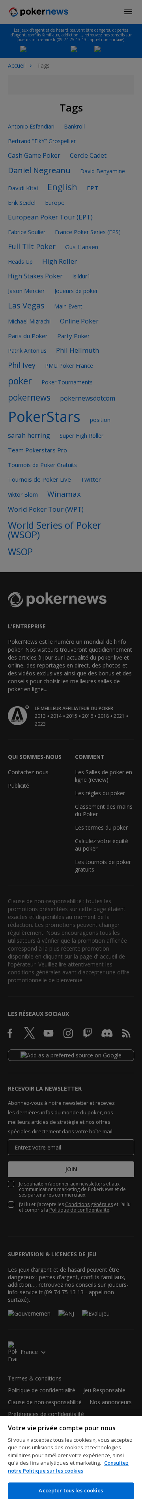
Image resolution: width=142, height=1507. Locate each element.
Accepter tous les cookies (71, 1490)
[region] (71, 1461)
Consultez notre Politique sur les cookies (68, 1466)
